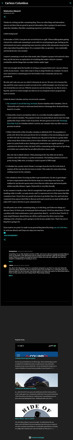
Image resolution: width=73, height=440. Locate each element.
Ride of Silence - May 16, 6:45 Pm (24, 418)
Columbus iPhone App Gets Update (25, 358)
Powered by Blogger (37, 437)
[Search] (70, 3)
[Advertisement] (36, 320)
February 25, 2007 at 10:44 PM (21, 265)
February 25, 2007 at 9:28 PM (25, 251)
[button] (5, 17)
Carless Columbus (16, 3)
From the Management (10, 235)
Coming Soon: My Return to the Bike (25, 388)
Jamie (11, 265)
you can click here (60, 227)
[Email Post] (5, 233)
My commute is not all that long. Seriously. (22, 103)
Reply (11, 261)
